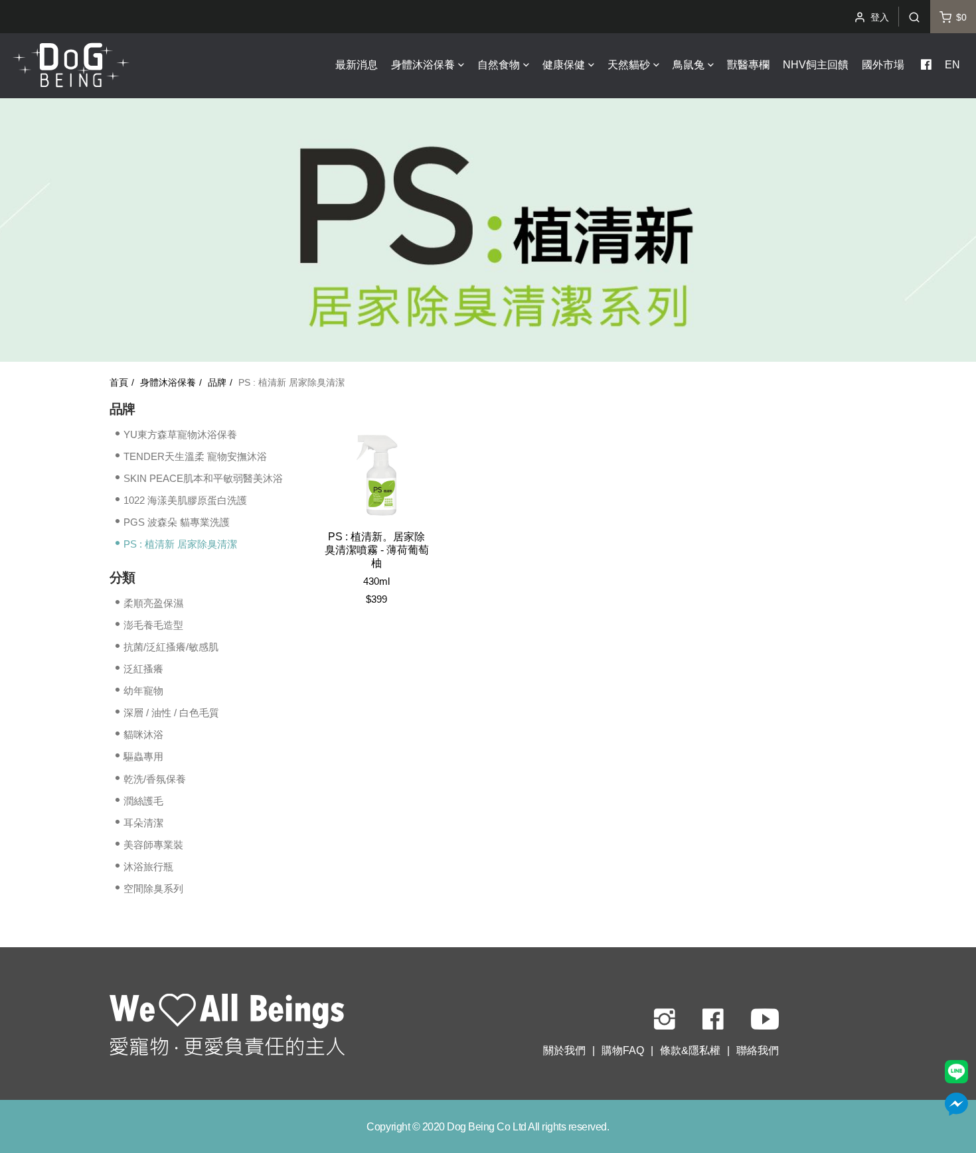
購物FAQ (623, 1050)
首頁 (119, 383)
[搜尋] (914, 16)
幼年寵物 (143, 690)
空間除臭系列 (153, 888)
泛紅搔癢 (143, 668)
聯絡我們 (757, 1050)
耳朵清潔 (143, 822)
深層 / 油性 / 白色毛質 (171, 712)
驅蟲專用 (143, 756)
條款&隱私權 (690, 1050)
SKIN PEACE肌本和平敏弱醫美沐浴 (203, 478)
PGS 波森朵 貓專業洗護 (176, 522)
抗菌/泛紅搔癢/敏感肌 (170, 647)
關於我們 (564, 1050)
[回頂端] (227, 1027)
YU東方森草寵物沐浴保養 (180, 434)
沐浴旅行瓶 (148, 866)
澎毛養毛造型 (153, 625)
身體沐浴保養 (168, 383)
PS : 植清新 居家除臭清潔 (180, 544)
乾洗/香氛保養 (154, 778)
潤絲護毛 (143, 801)
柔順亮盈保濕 (153, 602)
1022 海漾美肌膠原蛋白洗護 (185, 500)
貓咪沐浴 (143, 734)
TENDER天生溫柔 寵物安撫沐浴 (195, 456)
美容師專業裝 (153, 844)
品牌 (217, 383)
